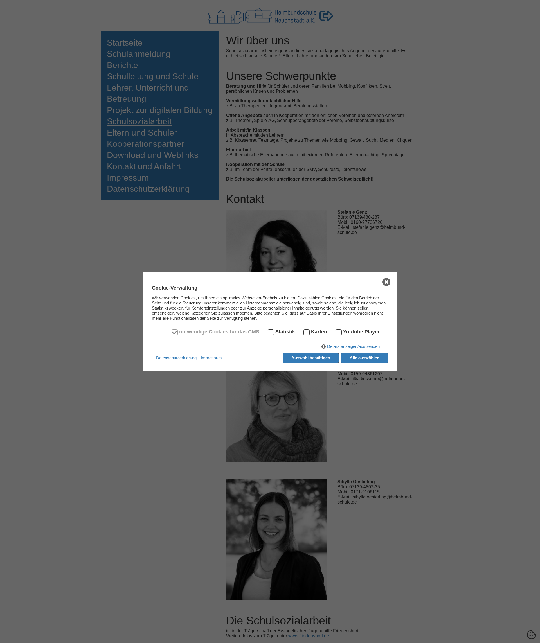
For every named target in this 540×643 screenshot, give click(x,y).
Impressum (211, 357)
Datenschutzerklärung (176, 357)
